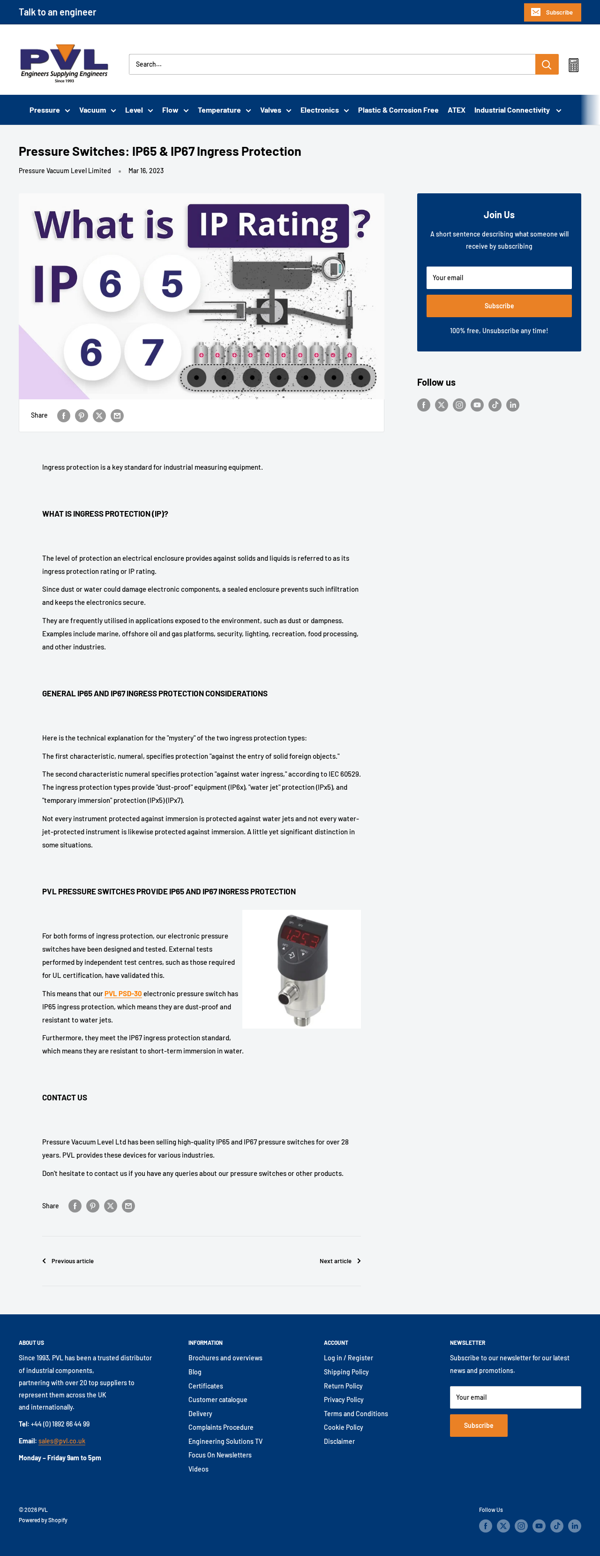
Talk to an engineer (58, 11)
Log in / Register (348, 1358)
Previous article (73, 1261)
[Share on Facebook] (63, 415)
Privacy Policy (344, 1399)
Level (134, 109)
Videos (198, 1469)
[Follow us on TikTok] (495, 405)
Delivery (200, 1414)
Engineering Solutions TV (225, 1441)
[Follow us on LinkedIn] (512, 405)
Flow (170, 109)
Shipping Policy (346, 1372)
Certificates (205, 1386)
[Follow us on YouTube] (477, 405)
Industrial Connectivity (512, 109)
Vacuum (92, 109)
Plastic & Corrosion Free (398, 109)
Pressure (45, 109)
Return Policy (343, 1386)
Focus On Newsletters (220, 1455)
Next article (336, 1261)
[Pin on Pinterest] (81, 415)
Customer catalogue (218, 1399)
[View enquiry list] (573, 67)
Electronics (319, 109)
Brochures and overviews (225, 1358)
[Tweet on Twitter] (99, 415)
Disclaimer (339, 1441)
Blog (195, 1372)
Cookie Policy (343, 1427)
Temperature (219, 109)
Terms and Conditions (356, 1414)
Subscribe (559, 12)
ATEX (456, 109)
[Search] (547, 64)
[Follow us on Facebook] (423, 405)
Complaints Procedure (221, 1427)
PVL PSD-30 (123, 993)
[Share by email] (117, 415)
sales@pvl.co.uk (61, 1441)
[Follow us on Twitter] (441, 405)
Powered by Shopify (43, 1520)
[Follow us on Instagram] (459, 405)
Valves (270, 109)
